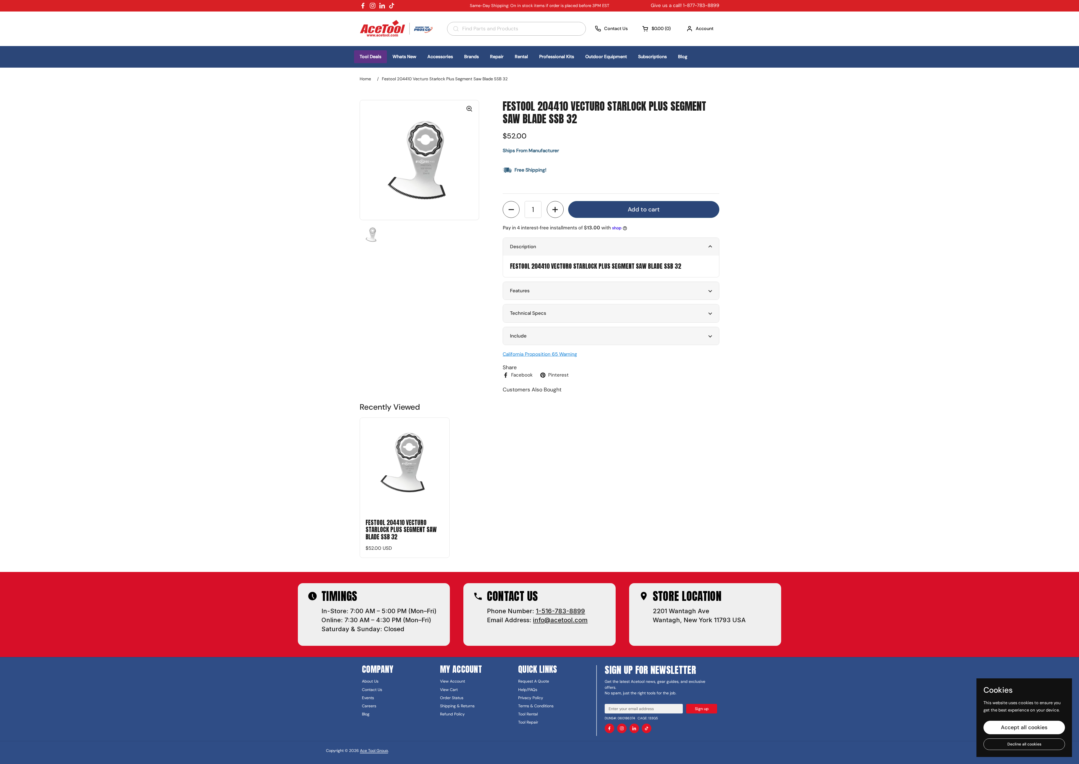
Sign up (702, 708)
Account (704, 28)
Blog (366, 714)
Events (368, 697)
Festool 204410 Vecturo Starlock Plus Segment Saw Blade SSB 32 (401, 529)
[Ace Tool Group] (398, 28)
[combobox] (516, 29)
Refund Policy (452, 714)
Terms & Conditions (536, 705)
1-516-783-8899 (560, 611)
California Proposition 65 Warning (540, 354)
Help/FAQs (527, 689)
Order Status (451, 697)
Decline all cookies (1024, 744)
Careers (369, 705)
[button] (657, 29)
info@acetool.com (560, 620)
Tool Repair (528, 722)
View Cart (449, 689)
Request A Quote (533, 681)
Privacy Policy (530, 697)
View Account (452, 681)
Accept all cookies (1024, 727)
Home (365, 79)
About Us (370, 681)
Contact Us (616, 28)
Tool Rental (528, 714)
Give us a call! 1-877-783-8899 (685, 5)
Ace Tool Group (374, 750)
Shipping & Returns (457, 705)
